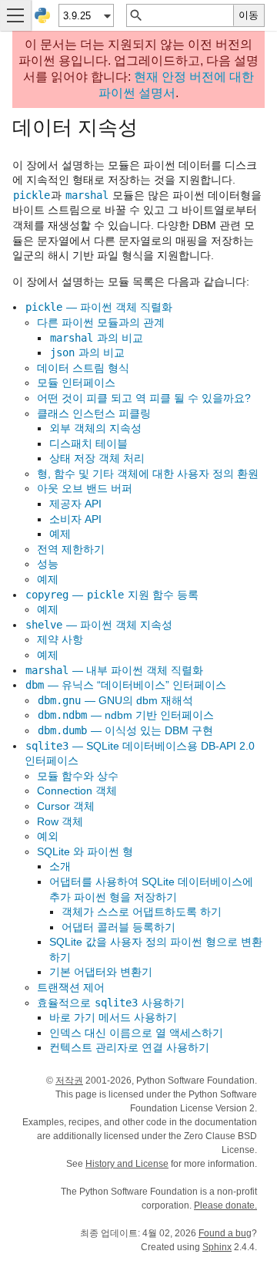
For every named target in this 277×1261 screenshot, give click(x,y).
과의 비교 (96, 338)
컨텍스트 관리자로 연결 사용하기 (129, 1047)
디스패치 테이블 (88, 443)
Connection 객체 (77, 790)
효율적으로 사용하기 (111, 1002)
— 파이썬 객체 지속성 (98, 625)
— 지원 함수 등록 (112, 594)
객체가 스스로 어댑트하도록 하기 (142, 911)
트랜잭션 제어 (71, 987)
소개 (60, 866)
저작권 (69, 1080)
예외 (47, 836)
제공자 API (75, 503)
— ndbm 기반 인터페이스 (126, 715)
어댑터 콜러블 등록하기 (118, 927)
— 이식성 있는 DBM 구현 (125, 730)
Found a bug (225, 1233)
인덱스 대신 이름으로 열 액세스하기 (136, 1033)
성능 (47, 564)
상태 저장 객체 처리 (97, 458)
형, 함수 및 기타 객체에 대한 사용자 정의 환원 (148, 473)
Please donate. (225, 1205)
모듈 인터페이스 (76, 382)
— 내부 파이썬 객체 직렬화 (114, 670)
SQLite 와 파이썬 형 (85, 851)
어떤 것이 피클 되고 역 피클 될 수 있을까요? (144, 398)
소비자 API (75, 519)
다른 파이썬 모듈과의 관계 (101, 322)
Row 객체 (60, 821)
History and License (127, 1163)
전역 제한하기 (71, 549)
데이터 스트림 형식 (83, 368)
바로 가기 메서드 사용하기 (113, 1017)
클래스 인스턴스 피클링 (94, 413)
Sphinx (217, 1247)
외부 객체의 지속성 (95, 428)
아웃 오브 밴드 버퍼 (84, 488)
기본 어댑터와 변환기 (100, 972)
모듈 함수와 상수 (77, 776)
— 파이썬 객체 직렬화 (98, 307)
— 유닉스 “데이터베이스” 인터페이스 (125, 685)
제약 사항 (60, 639)
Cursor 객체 (66, 806)
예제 (60, 534)
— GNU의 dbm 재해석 (115, 700)
